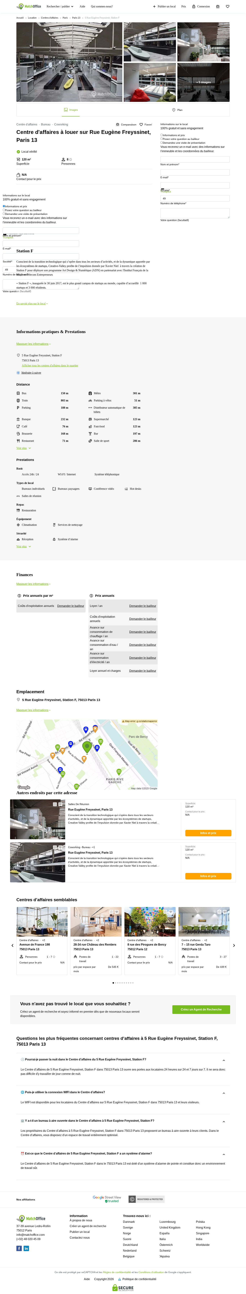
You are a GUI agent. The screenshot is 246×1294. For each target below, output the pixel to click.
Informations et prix (174, 135)
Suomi (127, 1239)
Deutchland (130, 1244)
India (199, 1239)
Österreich (166, 1244)
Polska (200, 1221)
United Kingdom (170, 1227)
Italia (163, 1239)
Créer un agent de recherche (88, 1226)
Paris (65, 18)
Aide (82, 6)
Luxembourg (168, 1221)
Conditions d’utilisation (151, 1272)
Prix (183, 6)
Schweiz (165, 1250)
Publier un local (167, 6)
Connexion (203, 6)
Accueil (20, 18)
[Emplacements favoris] (228, 6)
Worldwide (203, 1244)
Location (32, 18)
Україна (165, 1256)
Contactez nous (80, 1237)
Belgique (129, 1256)
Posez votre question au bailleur (181, 139)
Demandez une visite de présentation (184, 142)
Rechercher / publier (58, 6)
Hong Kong (203, 1227)
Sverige (128, 1227)
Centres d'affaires (49, 18)
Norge (127, 1233)
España (164, 1233)
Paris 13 (76, 18)
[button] (54, 804)
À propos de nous (81, 1220)
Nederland (130, 1250)
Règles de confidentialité (117, 1272)
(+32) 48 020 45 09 (28, 1239)
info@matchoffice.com (30, 1234)
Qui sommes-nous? (102, 6)
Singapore (202, 1233)
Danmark (129, 1221)
